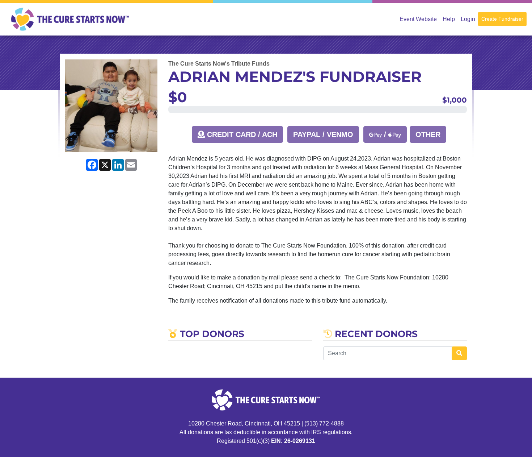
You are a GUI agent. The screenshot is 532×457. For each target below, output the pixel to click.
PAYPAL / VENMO (323, 134)
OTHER (427, 134)
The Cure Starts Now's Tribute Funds (219, 64)
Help (449, 19)
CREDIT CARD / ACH (241, 134)
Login (468, 19)
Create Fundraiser (502, 19)
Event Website (418, 19)
